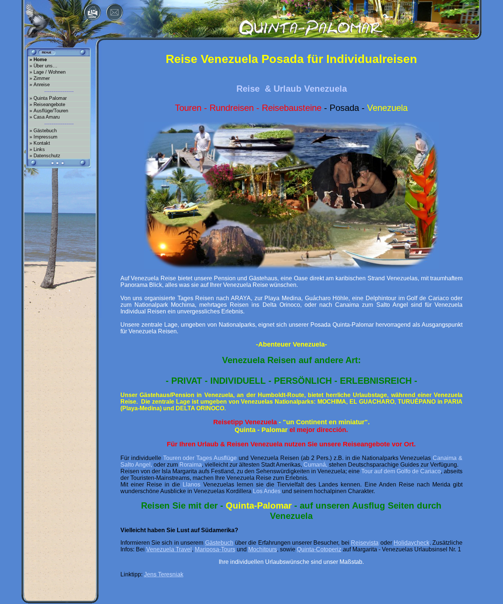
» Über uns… (42, 66)
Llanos (191, 484)
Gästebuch (219, 543)
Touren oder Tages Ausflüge (200, 458)
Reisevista (365, 543)
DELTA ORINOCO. (201, 408)
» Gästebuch (42, 130)
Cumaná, (315, 464)
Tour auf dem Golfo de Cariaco (401, 471)
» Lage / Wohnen (47, 72)
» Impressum (42, 137)
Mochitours (262, 549)
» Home (37, 59)
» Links (36, 149)
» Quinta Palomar (47, 98)
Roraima (190, 464)
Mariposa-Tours (215, 549)
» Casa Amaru (44, 117)
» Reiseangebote (46, 104)
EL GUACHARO (371, 401)
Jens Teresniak (163, 574)
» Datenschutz (44, 155)
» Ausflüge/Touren (48, 110)
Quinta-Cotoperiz (319, 549)
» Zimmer (39, 78)
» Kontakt (39, 143)
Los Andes (267, 491)
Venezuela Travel (169, 549)
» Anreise (39, 84)
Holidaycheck (411, 543)
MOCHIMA (331, 401)
